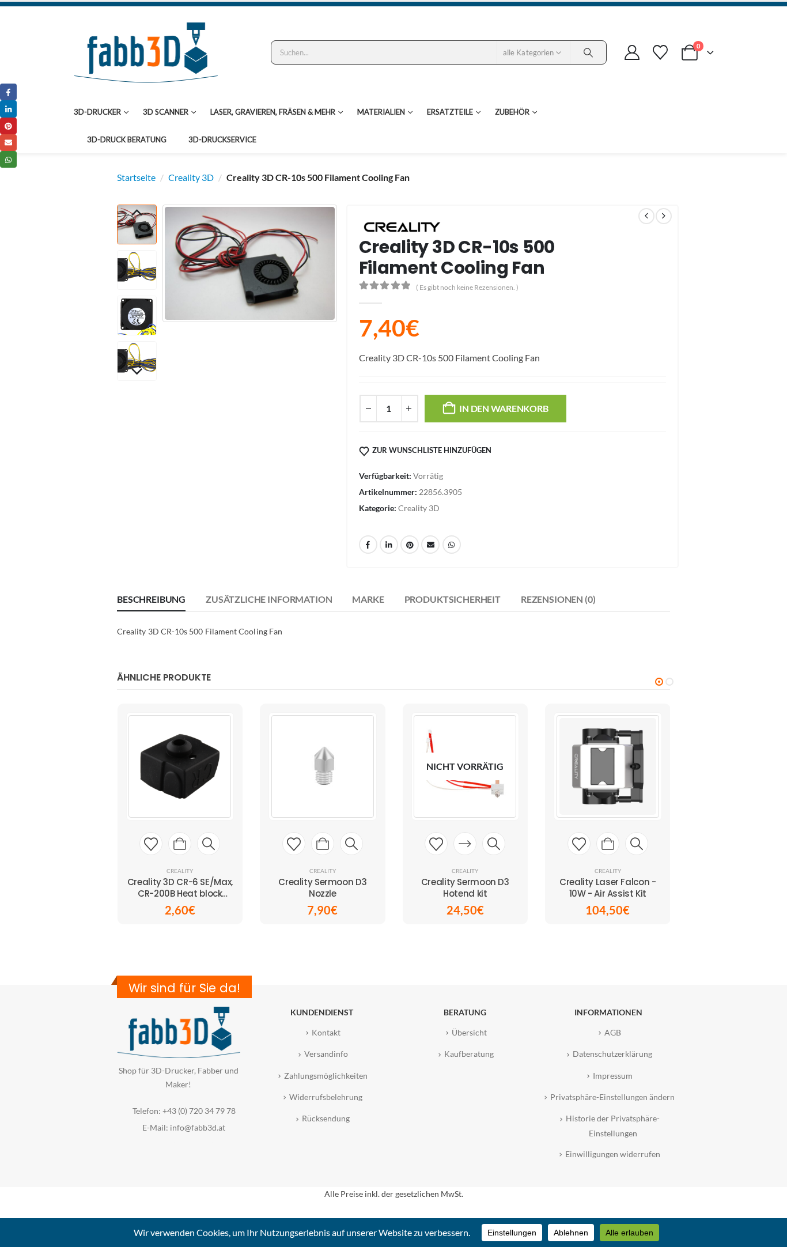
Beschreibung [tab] (151, 599)
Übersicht (469, 1032)
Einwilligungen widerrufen (612, 1154)
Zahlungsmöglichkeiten (326, 1075)
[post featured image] (179, 766)
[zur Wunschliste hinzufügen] (151, 844)
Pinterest (409, 544)
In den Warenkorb (503, 408)
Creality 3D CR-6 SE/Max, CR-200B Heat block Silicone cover (180, 894)
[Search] (588, 52)
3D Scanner (165, 111)
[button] (165, 263)
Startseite (136, 177)
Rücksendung (326, 1118)
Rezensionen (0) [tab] (558, 599)
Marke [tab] (368, 599)
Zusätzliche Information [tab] (269, 599)
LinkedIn (389, 544)
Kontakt (326, 1032)
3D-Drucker (97, 111)
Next (137, 372)
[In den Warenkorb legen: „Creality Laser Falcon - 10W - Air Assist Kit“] (607, 843)
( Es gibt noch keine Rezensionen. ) (467, 287)
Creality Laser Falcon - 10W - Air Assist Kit (607, 888)
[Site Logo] (146, 52)
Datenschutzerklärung (612, 1054)
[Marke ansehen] (402, 225)
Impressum (613, 1075)
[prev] (646, 216)
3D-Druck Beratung (127, 139)
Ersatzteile (450, 111)
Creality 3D (191, 177)
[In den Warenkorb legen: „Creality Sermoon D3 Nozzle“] (322, 843)
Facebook (368, 544)
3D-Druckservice (222, 139)
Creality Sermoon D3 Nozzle (322, 888)
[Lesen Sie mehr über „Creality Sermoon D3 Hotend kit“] (464, 843)
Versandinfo (326, 1054)
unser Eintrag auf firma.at (178, 1142)
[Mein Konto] (632, 52)
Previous (137, 213)
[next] (664, 216)
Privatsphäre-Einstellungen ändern (612, 1097)
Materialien (381, 111)
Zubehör (512, 111)
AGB (612, 1032)
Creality (180, 870)
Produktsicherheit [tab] (452, 599)
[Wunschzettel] (660, 52)
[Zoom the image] (178, 1013)
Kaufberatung (469, 1054)
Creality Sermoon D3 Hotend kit (465, 888)
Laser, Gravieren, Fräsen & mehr (272, 111)
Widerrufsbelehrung (325, 1097)
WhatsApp (451, 544)
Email (430, 544)
